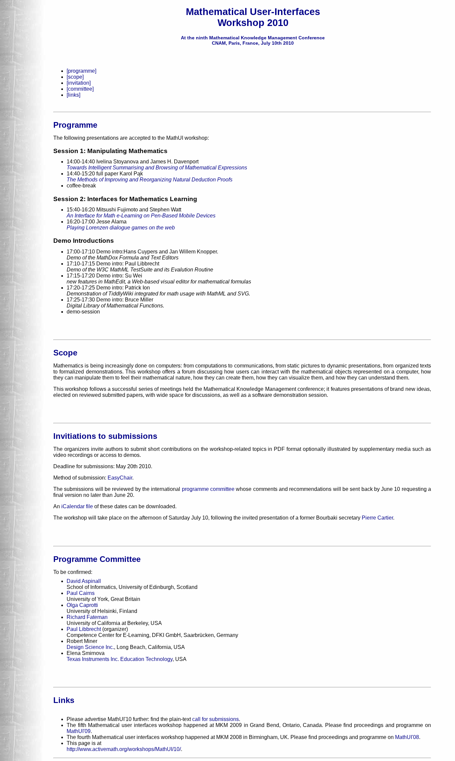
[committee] (80, 89)
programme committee (208, 489)
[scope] (75, 77)
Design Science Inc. (90, 647)
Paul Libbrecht (84, 629)
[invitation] (79, 83)
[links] (73, 95)
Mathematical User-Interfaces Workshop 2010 (253, 17)
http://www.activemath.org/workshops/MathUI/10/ (124, 749)
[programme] (81, 71)
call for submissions (215, 719)
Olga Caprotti (82, 605)
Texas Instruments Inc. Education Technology (120, 659)
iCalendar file (77, 506)
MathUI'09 (79, 731)
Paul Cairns (81, 593)
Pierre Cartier (377, 518)
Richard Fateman (87, 617)
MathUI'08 (407, 737)
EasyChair (120, 478)
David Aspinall (84, 581)
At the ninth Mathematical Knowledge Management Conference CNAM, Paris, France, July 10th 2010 (253, 40)
